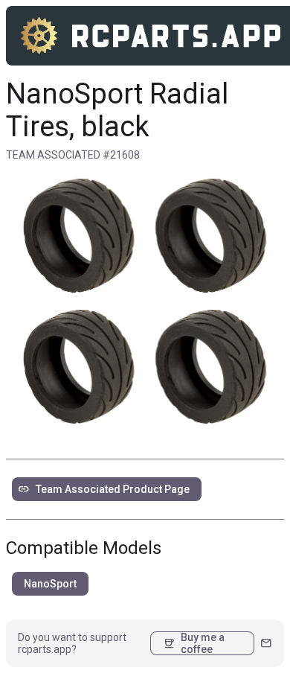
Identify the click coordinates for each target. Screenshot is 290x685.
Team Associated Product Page (104, 489)
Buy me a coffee (194, 643)
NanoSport (50, 584)
